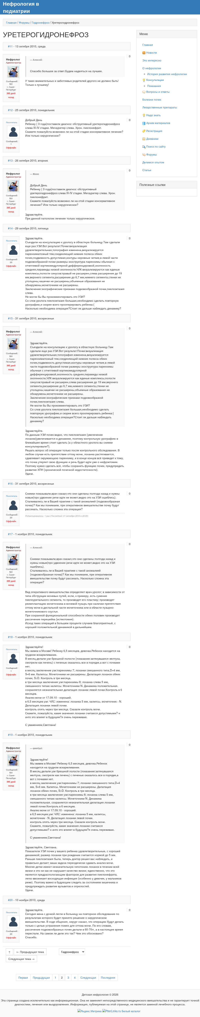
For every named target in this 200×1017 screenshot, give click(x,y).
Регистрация (154, 131)
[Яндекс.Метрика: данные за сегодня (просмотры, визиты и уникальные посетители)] (90, 1011)
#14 (10, 228)
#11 (10, 46)
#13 (10, 160)
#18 (10, 637)
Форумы (24, 22)
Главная (11, 22)
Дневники (152, 138)
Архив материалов (158, 123)
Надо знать (153, 115)
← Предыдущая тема (30, 952)
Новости (151, 52)
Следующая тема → (21, 959)
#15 (10, 318)
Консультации (155, 80)
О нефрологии (151, 68)
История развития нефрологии (167, 74)
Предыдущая (41, 977)
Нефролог (13, 59)
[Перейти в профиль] (13, 71)
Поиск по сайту (156, 146)
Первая (23, 977)
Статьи (146, 170)
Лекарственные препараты (159, 107)
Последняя (108, 977)
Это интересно (151, 60)
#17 (10, 534)
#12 (10, 110)
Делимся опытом (153, 162)
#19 (10, 735)
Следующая (88, 977)
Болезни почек (151, 99)
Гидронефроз (40, 22)
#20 (10, 900)
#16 (10, 483)
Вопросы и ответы (158, 92)
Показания (154, 86)
